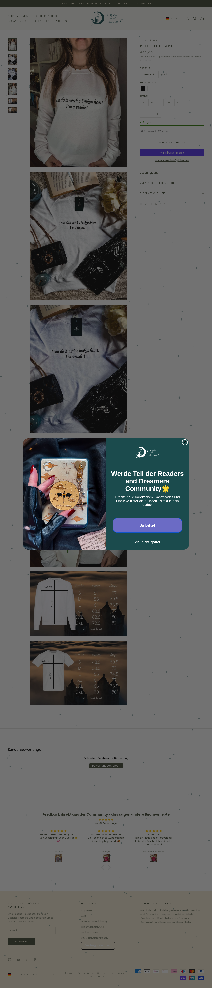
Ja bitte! (147, 525)
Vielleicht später (147, 542)
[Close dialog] (184, 442)
